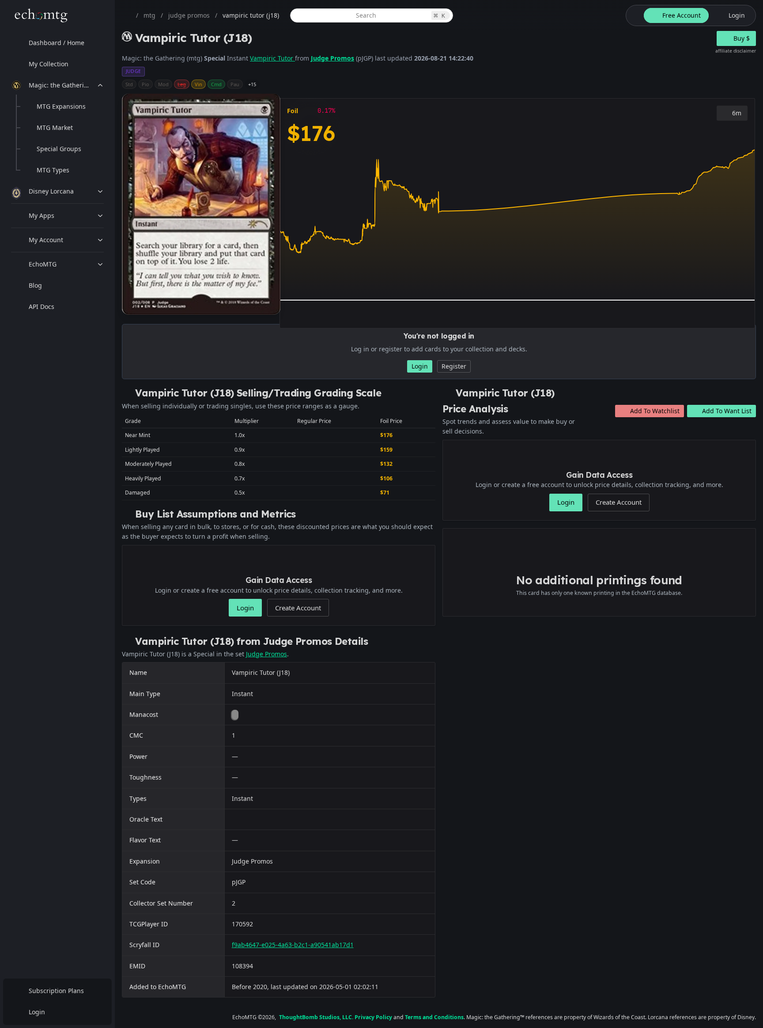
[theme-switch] (633, 15)
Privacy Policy (373, 1017)
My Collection (48, 64)
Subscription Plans (56, 990)
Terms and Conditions (434, 1017)
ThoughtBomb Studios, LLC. (316, 1017)
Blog (35, 285)
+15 (252, 84)
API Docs (41, 306)
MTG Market (55, 127)
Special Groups (59, 149)
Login (37, 1012)
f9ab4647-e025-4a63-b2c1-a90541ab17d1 (293, 944)
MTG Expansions (61, 106)
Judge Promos (332, 58)
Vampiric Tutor (272, 58)
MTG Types (53, 170)
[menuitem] (57, 43)
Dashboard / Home (56, 42)
